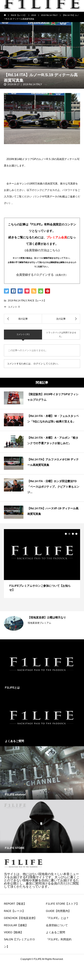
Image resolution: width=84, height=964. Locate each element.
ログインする (52, 274)
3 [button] (73, 534)
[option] (42, 563)
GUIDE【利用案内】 (58, 911)
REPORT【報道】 (37, 633)
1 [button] (66, 534)
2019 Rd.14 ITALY (32, 84)
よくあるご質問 (55, 932)
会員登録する (25, 274)
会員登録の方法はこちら (42, 250)
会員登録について (57, 925)
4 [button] (76, 534)
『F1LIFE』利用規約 (58, 939)
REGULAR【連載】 (16, 925)
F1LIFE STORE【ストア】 (62, 903)
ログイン (38, 363)
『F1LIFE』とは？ (57, 918)
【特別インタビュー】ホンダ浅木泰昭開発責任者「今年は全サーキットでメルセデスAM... (54, 622)
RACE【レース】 (37, 300)
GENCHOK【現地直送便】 (20, 918)
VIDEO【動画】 (13, 932)
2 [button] (69, 534)
